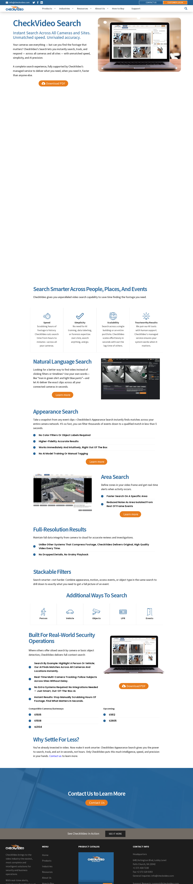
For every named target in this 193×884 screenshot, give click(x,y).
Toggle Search (186, 8)
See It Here (115, 833)
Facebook (37, 2)
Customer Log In (175, 2)
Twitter (34, 2)
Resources (82, 8)
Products (47, 8)
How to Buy (118, 8)
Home (45, 854)
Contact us (55, 756)
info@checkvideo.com (19, 2)
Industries (64, 8)
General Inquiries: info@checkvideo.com (153, 875)
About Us (100, 8)
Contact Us (151, 2)
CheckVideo (15, 8)
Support (135, 8)
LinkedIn (41, 2)
